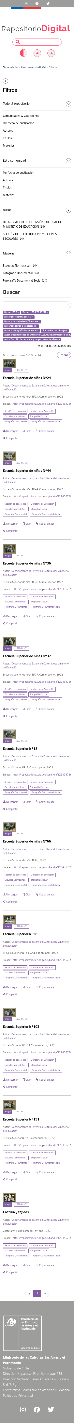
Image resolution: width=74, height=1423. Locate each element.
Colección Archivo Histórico (34, 67)
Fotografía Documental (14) (21, 273)
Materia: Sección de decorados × (20, 326)
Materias (9, 145)
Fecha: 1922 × (11, 312)
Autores (8, 130)
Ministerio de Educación (42, 411)
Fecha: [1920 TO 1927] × (35, 312)
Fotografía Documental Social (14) (25, 280)
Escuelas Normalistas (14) (20, 265)
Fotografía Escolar (39, 416)
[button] (12, 81)
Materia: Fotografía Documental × (21, 330)
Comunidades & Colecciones (21, 116)
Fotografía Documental (16, 421)
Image (8, 370)
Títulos (7, 138)
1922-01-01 (21, 370)
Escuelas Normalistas (15, 416)
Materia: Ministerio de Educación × (22, 321)
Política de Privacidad (18, 1395)
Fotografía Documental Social (46, 421)
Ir (67, 305)
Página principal (11, 67)
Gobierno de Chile (16, 1368)
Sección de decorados (15, 411)
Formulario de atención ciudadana (46, 1390)
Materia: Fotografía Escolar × (18, 317)
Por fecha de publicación (18, 123)
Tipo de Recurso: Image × (54, 330)
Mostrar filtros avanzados (54, 346)
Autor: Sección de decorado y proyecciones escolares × (32, 339)
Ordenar (64, 355)
